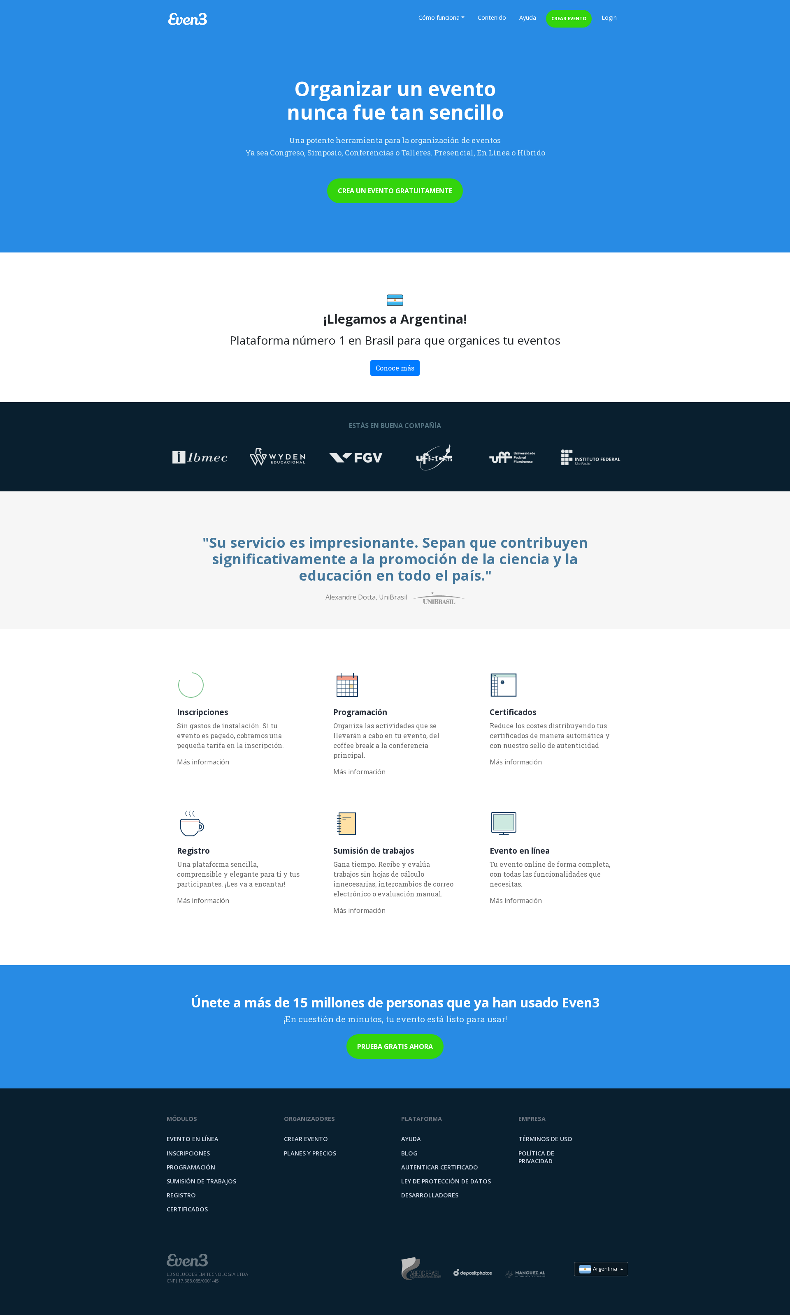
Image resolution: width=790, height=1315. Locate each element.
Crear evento (568, 18)
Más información (203, 761)
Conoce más (395, 367)
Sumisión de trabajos (201, 1181)
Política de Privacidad (536, 1157)
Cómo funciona (439, 17)
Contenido (492, 17)
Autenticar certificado (439, 1167)
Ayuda (527, 17)
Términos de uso (545, 1139)
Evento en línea (192, 1139)
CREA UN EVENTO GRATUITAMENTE (395, 190)
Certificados (187, 1209)
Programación (191, 1167)
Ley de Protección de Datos (446, 1181)
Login (609, 17)
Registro (181, 1195)
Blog (409, 1153)
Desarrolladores (429, 1195)
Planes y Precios (310, 1153)
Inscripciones (188, 1153)
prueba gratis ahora (395, 1046)
